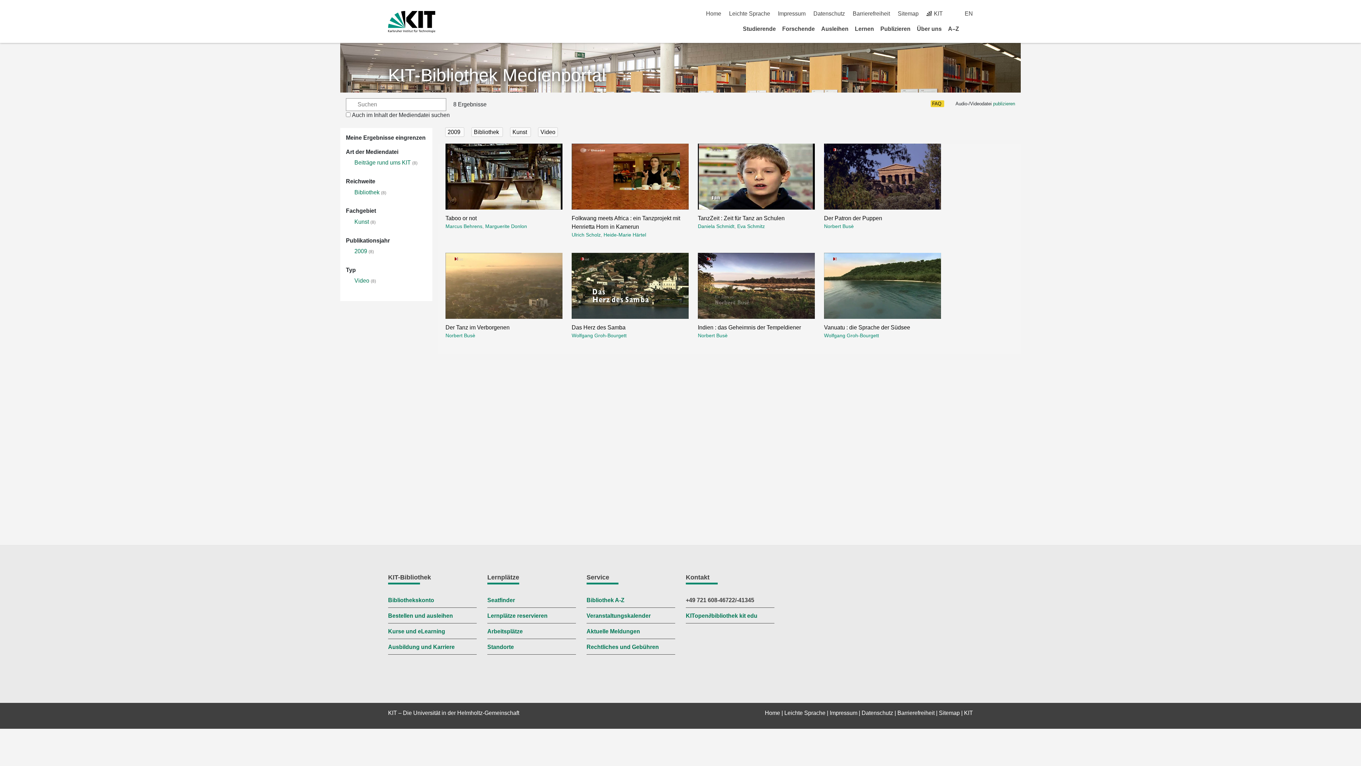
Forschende (798, 29)
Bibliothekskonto (411, 600)
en (969, 14)
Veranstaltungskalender (619, 616)
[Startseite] (970, 28)
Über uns (929, 29)
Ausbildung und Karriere (421, 647)
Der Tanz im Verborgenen (478, 327)
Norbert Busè (839, 226)
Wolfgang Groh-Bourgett (599, 335)
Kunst (361, 222)
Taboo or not (461, 218)
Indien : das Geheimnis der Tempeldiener (749, 327)
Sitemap (908, 14)
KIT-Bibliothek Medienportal (497, 75)
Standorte (500, 647)
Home (713, 14)
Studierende (759, 29)
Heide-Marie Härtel (625, 235)
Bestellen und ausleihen (420, 616)
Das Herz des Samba (599, 327)
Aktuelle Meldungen (613, 631)
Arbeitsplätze (505, 631)
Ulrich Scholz (586, 235)
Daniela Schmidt (716, 226)
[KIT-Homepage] (411, 22)
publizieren (1004, 103)
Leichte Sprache (749, 14)
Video (361, 281)
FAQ (936, 103)
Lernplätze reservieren (517, 616)
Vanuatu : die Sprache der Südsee (867, 327)
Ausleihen (834, 29)
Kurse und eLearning (416, 631)
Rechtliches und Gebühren (623, 647)
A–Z (953, 29)
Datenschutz (829, 14)
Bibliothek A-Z (606, 600)
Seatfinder (501, 600)
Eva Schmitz (751, 226)
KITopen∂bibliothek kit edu (721, 616)
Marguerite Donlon (506, 226)
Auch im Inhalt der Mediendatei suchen (401, 115)
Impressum (792, 14)
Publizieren (895, 29)
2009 (360, 251)
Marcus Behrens (464, 226)
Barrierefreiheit (871, 14)
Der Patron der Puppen (853, 218)
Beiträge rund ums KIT (382, 163)
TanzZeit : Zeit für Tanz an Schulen (741, 218)
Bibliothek (367, 192)
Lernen (864, 29)
